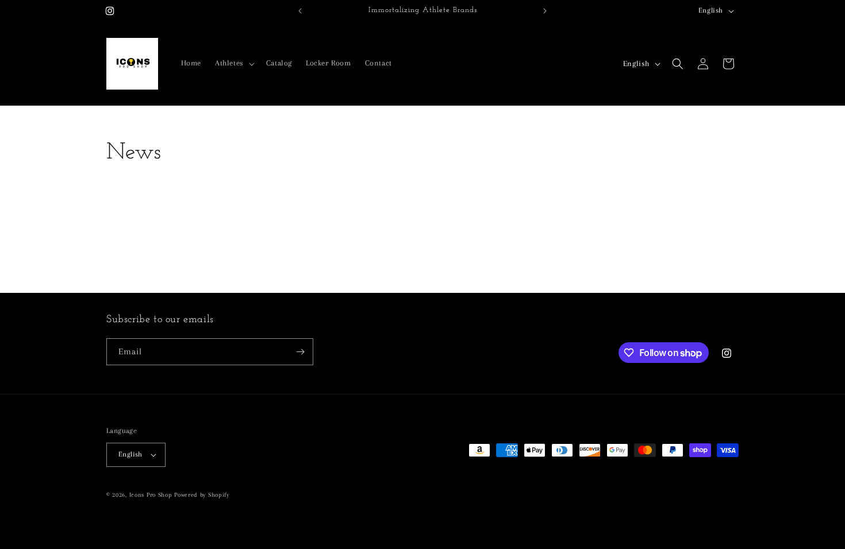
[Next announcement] (545, 11)
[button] (233, 63)
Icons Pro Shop (150, 494)
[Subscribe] (300, 351)
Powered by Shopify (201, 494)
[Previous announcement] (300, 11)
